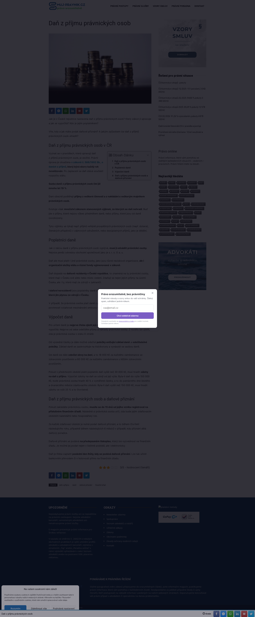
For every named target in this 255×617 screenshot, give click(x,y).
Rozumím (15, 608)
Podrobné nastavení (64, 608)
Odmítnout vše (39, 608)
